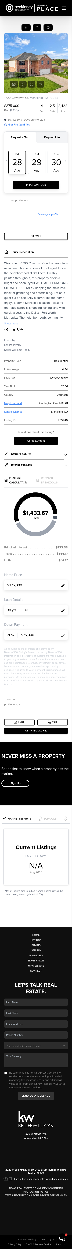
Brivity (33, 1239)
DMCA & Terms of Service (38, 1244)
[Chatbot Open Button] (62, 1239)
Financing (36, 955)
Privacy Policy (14, 1244)
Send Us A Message (36, 1095)
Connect (36, 970)
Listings (36, 940)
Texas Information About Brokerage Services (36, 1195)
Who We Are (36, 965)
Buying (36, 945)
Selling (36, 950)
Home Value (36, 960)
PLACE (40, 1173)
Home (35, 934)
